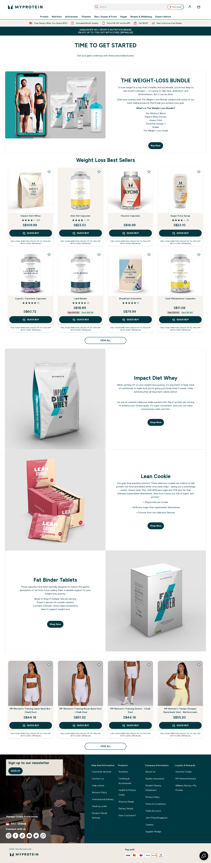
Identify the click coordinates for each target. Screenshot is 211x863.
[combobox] (139, 6)
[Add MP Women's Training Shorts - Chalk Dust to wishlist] (149, 665)
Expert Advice (163, 17)
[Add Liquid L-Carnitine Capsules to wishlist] (49, 255)
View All (105, 340)
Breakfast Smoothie (130, 298)
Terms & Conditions (155, 804)
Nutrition (57, 17)
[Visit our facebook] (15, 836)
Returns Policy (99, 792)
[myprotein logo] (25, 7)
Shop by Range (126, 801)
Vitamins (86, 17)
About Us (150, 771)
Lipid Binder (80, 298)
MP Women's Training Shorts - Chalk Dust (130, 710)
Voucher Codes (183, 771)
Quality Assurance (154, 778)
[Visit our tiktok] (22, 836)
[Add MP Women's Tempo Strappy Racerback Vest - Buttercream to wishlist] (199, 665)
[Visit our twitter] (36, 836)
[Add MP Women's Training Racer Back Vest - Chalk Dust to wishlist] (99, 665)
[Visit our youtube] (29, 836)
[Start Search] (97, 6)
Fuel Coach (177, 7)
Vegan (123, 17)
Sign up (15, 771)
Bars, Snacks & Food (105, 17)
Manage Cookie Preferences (22, 816)
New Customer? (127, 815)
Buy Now (155, 145)
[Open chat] (43, 836)
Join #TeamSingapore (156, 818)
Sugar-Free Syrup (180, 216)
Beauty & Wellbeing (141, 17)
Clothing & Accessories (125, 780)
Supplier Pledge (153, 831)
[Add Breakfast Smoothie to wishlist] (149, 255)
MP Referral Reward (185, 778)
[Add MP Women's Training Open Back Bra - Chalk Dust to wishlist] (49, 665)
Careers (149, 824)
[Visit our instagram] (8, 836)
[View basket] (198, 7)
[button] (204, 855)
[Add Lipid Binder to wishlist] (99, 255)
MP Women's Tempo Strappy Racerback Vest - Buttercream (180, 710)
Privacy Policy (152, 797)
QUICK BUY (33, 233)
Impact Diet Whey (31, 216)
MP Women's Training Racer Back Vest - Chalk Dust (80, 710)
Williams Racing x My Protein (185, 787)
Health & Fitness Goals (127, 792)
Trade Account (153, 811)
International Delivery (103, 799)
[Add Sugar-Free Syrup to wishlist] (199, 172)
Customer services (101, 771)
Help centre (98, 785)
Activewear (71, 17)
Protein (44, 17)
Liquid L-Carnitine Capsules (30, 298)
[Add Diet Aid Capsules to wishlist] (99, 172)
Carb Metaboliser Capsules (180, 298)
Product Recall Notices (99, 815)
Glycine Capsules (130, 216)
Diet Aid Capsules (80, 216)
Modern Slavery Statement (153, 787)
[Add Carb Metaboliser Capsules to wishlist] (199, 255)
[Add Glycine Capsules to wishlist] (149, 172)
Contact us (98, 778)
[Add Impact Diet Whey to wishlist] (49, 172)
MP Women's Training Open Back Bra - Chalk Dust (31, 710)
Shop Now (155, 422)
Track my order (99, 806)
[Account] (190, 7)
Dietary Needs (126, 808)
